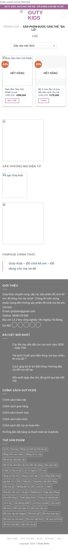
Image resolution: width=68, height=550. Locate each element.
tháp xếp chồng (51, 492)
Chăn (5, 470)
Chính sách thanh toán (15, 412)
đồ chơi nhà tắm (11, 524)
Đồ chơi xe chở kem (13, 519)
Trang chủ (11, 26)
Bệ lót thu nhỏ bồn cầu (14, 459)
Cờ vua (42, 470)
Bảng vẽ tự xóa (34, 454)
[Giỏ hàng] (62, 15)
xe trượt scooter (41, 503)
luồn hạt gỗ (8, 486)
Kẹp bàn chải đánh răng (45, 481)
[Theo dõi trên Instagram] (20, 325)
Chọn (43, 101)
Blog (40, 539)
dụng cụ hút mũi (11, 476)
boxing (14, 449)
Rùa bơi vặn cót (11, 492)
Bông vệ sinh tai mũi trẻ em (34, 449)
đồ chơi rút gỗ (29, 524)
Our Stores (27, 539)
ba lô (5, 449)
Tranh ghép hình (27, 497)
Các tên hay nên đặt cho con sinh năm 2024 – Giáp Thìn (38, 346)
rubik (48, 486)
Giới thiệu (12, 539)
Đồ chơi (7, 508)
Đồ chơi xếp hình (34, 519)
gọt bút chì (8, 481)
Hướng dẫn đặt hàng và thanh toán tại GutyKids (30, 432)
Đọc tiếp (12, 101)
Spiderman (36, 492)
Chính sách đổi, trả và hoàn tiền (20, 425)
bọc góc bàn (51, 465)
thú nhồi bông (9, 497)
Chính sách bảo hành (15, 419)
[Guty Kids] (34, 15)
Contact (50, 539)
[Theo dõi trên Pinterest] (38, 325)
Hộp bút (27, 481)
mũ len (40, 486)
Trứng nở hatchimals (48, 497)
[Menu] (4, 15)
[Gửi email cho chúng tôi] (32, 325)
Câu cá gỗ (16, 470)
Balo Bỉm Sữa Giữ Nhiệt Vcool (14, 91)
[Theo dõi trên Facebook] (14, 325)
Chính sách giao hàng (15, 406)
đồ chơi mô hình (54, 519)
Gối (18, 481)
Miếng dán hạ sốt (25, 486)
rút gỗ (24, 492)
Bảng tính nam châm (13, 454)
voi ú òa (7, 503)
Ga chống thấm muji (50, 476)
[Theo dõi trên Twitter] (26, 325)
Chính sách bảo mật (14, 399)
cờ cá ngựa (30, 470)
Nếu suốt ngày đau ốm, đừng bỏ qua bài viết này (38, 379)
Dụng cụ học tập (30, 476)
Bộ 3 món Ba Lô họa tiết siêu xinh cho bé (49, 91)
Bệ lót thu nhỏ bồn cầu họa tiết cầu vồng (22, 465)
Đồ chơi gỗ (34, 513)
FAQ (59, 539)
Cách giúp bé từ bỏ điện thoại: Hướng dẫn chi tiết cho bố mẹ (37, 368)
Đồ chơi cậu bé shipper (14, 513)
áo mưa (55, 503)
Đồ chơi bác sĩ (21, 508)
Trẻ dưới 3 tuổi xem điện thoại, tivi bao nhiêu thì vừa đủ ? (38, 357)
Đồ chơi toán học (51, 513)
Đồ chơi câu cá (39, 508)
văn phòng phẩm (22, 503)
